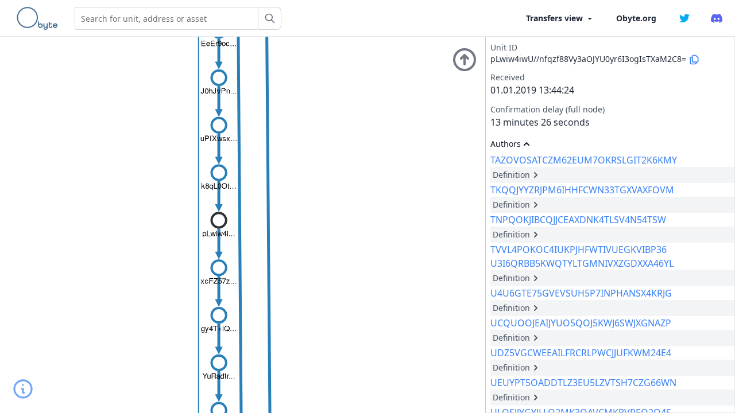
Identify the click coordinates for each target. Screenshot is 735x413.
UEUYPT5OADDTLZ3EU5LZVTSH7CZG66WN (583, 382)
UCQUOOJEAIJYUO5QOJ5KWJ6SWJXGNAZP (580, 323)
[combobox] (166, 18)
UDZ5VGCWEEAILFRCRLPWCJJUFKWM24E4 (580, 352)
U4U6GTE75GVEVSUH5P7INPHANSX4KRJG (581, 293)
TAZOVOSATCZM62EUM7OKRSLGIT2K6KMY (583, 160)
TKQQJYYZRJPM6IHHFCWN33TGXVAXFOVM (582, 190)
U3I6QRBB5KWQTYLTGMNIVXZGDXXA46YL (582, 263)
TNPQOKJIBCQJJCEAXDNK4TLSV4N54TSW (578, 219)
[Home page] (40, 18)
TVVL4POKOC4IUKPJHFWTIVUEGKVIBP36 (578, 249)
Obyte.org (636, 18)
